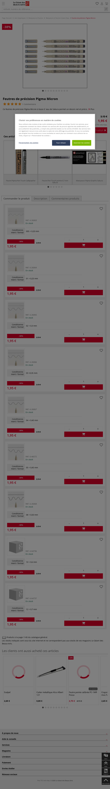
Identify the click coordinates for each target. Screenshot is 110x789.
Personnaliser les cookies (28, 143)
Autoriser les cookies (82, 143)
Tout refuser (61, 143)
